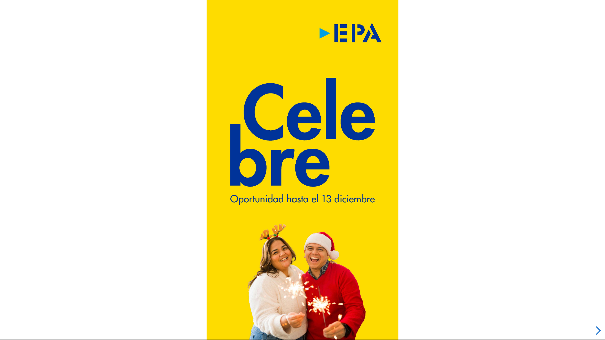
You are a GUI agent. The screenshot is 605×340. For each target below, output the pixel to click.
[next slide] (597, 330)
